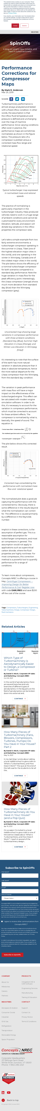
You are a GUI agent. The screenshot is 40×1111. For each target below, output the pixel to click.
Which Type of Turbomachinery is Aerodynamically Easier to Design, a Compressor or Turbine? (19, 663)
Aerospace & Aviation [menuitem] (10, 1008)
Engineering (33, 608)
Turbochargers (22, 608)
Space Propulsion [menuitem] (8, 1039)
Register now (28, 587)
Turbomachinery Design (11, 610)
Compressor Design (27, 610)
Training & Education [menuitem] (29, 997)
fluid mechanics (7, 612)
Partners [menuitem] (5, 996)
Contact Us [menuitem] (26, 1012)
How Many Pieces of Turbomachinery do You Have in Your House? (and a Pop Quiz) (19, 813)
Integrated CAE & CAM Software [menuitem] (28, 983)
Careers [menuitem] (4, 991)
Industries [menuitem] (34, 32)
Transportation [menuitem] (7, 1030)
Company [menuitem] (6, 976)
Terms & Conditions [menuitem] (29, 1021)
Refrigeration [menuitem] (6, 1026)
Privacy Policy (12, 13)
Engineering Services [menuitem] (29, 988)
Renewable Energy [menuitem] (9, 1035)
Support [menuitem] (25, 1008)
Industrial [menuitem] (5, 1017)
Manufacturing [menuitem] (27, 993)
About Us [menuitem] (5, 982)
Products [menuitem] (26, 976)
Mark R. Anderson (14, 90)
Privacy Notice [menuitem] (27, 1017)
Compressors (11, 608)
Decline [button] (24, 25)
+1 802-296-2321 (16, 1065)
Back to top (12, 1100)
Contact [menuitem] (26, 1002)
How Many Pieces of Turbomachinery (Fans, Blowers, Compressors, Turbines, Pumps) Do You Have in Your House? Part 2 (20, 739)
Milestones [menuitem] (6, 987)
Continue (18, 699)
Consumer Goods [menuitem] (8, 1012)
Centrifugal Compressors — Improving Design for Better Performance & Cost (17, 584)
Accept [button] (15, 25)
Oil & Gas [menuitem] (5, 1021)
